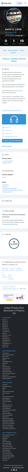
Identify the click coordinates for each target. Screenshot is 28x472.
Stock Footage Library (8, 455)
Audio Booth (5, 185)
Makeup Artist (6, 398)
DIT (3, 395)
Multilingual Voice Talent (9, 448)
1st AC (3, 403)
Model (4, 365)
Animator (4, 438)
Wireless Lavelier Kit (7, 192)
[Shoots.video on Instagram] (11, 470)
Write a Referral (16, 140)
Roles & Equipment (13, 50)
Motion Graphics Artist (8, 435)
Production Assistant (8, 391)
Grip (3, 389)
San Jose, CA (5, 345)
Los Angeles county (17, 90)
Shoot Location (6, 368)
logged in (11, 220)
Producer (5, 363)
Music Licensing (6, 451)
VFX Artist (5, 460)
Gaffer (4, 388)
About (4, 50)
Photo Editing (6, 458)
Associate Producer (7, 425)
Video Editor (5, 436)
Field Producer (6, 400)
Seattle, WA (5, 347)
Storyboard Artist (7, 361)
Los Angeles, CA (6, 331)
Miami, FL (4, 333)
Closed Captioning (7, 453)
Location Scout (6, 366)
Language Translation (8, 457)
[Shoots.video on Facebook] (14, 470)
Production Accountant (8, 373)
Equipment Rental (6, 163)
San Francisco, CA (6, 343)
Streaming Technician (8, 422)
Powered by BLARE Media (18, 467)
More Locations (7, 146)
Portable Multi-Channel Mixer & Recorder (12, 190)
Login (19, 3)
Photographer (6, 408)
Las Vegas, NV (5, 330)
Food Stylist (5, 375)
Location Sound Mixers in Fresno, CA (11, 110)
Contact (5, 140)
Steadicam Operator (7, 418)
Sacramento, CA (6, 340)
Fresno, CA (12, 32)
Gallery (22, 50)
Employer (15, 224)
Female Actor (6, 358)
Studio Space (5, 353)
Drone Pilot (5, 417)
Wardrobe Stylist (7, 406)
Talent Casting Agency (8, 355)
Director (4, 384)
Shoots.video (5, 286)
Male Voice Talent (7, 445)
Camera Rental (6, 370)
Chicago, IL (5, 321)
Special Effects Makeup (8, 423)
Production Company (8, 420)
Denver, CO (5, 325)
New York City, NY (6, 335)
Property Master (7, 413)
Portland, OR (5, 338)
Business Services (6, 378)
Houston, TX (5, 328)
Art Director (5, 411)
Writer (4, 360)
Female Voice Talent (7, 446)
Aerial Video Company (8, 427)
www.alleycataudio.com (11, 136)
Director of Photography (9, 410)
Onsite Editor (6, 393)
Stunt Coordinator (7, 415)
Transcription (6, 450)
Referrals (13, 52)
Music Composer (6, 441)
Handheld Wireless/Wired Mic (9, 188)
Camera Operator (7, 386)
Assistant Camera (7, 401)
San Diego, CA (5, 341)
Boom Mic (4, 186)
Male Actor (5, 356)
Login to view (8, 130)
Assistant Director (7, 405)
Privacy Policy (6, 467)
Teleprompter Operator (8, 428)
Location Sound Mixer (7, 161)
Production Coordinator (9, 376)
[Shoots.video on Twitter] (16, 470)
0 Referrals (19, 35)
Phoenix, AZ (5, 336)
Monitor (4, 177)
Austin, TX (4, 319)
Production (12, 286)
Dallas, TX (5, 323)
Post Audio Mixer (6, 443)
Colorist (4, 440)
